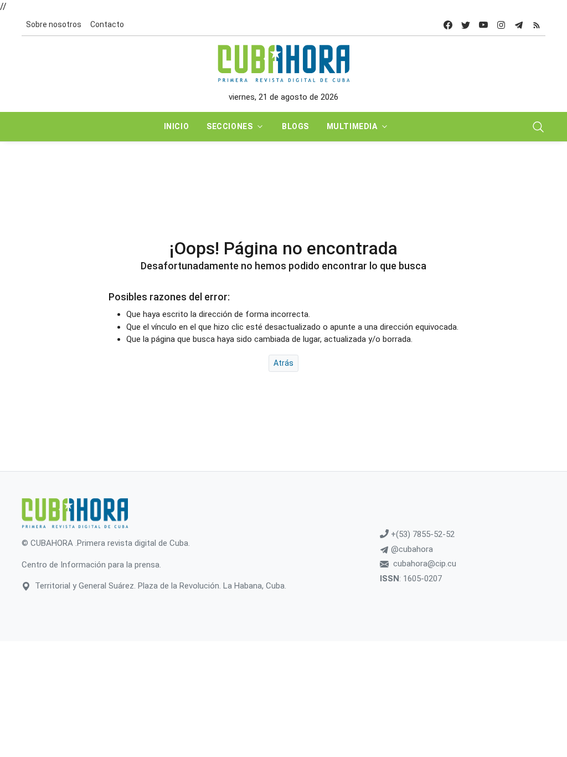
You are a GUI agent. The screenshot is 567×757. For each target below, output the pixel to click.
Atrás (283, 363)
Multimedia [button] (352, 126)
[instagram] (501, 24)
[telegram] (519, 24)
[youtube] (483, 24)
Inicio (176, 126)
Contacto (107, 24)
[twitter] (466, 24)
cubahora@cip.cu (424, 564)
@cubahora (411, 549)
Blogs (295, 126)
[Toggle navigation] (538, 126)
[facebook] (448, 24)
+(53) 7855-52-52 (422, 534)
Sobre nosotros (53, 24)
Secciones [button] (229, 126)
